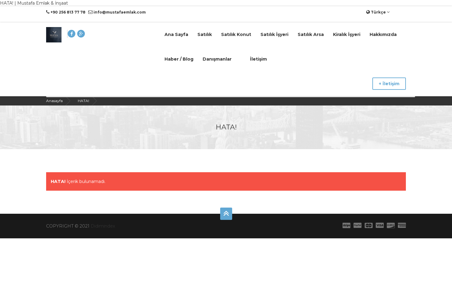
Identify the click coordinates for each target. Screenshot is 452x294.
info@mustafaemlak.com (119, 12)
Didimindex (103, 226)
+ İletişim (389, 83)
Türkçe (378, 12)
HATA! (83, 100)
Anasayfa (54, 100)
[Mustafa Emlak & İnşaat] (53, 34)
